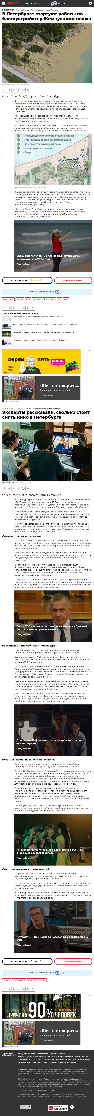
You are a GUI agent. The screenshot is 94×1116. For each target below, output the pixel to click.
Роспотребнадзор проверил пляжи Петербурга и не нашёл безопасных (40, 340)
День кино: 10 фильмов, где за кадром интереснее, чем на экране (50, 742)
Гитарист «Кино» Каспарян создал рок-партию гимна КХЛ (52, 938)
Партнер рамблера (39, 1107)
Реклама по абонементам (44, 1059)
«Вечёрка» (19, 111)
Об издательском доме (27, 1054)
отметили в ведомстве (41, 212)
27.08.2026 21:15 (7, 408)
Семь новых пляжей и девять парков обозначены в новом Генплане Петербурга (43, 332)
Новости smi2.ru (10, 401)
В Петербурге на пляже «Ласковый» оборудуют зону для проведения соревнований (45, 324)
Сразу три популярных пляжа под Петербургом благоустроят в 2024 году (48, 257)
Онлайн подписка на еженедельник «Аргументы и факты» (40, 1057)
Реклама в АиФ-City (63, 1059)
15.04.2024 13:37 (8, 10)
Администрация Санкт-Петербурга (15, 84)
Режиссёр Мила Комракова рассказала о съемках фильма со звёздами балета (49, 851)
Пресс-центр (43, 1054)
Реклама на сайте (25, 1059)
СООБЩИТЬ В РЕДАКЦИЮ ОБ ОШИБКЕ (62, 1062)
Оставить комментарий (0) (73, 280)
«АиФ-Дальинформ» (23, 483)
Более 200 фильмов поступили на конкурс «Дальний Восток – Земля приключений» (51, 628)
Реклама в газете (81, 1057)
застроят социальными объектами (68, 194)
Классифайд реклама (81, 1059)
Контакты (69, 1057)
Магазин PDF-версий (57, 1054)
